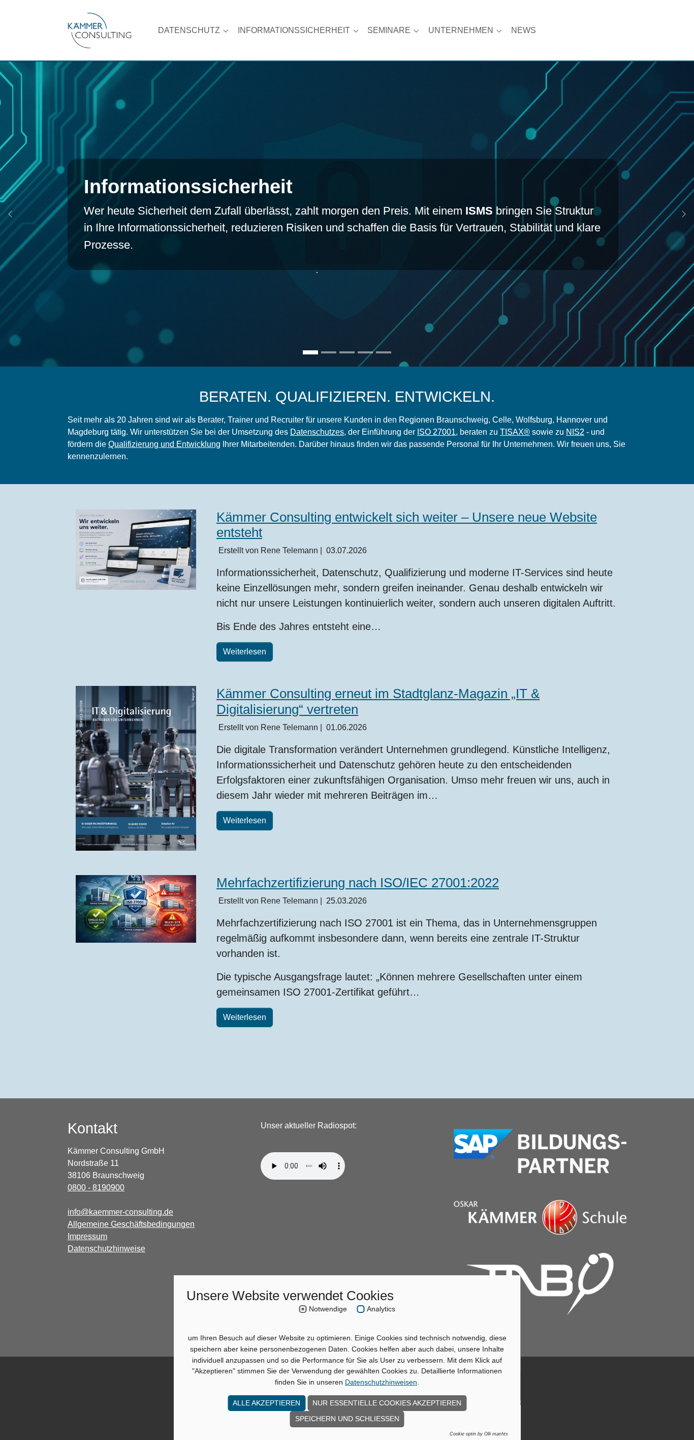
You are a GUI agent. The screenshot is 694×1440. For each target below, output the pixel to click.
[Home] (100, 30)
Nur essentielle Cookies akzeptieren (386, 1403)
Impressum (87, 1236)
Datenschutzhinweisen (381, 1382)
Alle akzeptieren (266, 1403)
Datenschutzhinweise (106, 1248)
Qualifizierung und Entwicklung (164, 444)
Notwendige (328, 1309)
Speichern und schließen (347, 1419)
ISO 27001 (436, 432)
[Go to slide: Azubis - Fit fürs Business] (365, 352)
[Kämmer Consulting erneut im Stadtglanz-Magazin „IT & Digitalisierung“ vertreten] (136, 768)
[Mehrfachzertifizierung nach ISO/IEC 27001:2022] (136, 909)
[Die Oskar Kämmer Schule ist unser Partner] (540, 1217)
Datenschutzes (317, 432)
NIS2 (575, 432)
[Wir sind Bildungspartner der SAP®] (540, 1151)
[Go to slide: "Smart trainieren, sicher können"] (383, 352)
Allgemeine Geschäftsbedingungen (131, 1224)
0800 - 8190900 (96, 1187)
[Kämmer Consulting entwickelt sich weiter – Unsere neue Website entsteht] (136, 549)
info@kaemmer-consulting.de (120, 1212)
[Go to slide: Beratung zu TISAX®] (347, 352)
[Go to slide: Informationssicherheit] (310, 352)
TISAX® (515, 432)
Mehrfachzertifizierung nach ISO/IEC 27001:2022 (357, 883)
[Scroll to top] (671, 1417)
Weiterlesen (244, 651)
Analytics (381, 1309)
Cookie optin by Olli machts (479, 1433)
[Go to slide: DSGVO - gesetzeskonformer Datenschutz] (328, 352)
